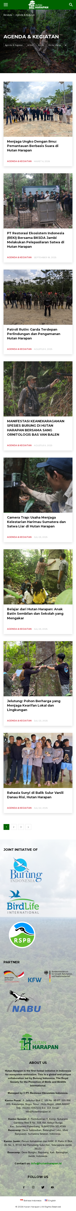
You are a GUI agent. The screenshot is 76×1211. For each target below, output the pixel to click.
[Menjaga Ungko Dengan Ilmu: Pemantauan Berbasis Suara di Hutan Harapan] (38, 109)
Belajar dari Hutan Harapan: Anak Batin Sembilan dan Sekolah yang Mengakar (35, 613)
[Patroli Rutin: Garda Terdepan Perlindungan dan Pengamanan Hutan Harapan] (38, 297)
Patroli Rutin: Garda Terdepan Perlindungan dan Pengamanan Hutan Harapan (33, 334)
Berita (41, 45)
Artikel (30, 45)
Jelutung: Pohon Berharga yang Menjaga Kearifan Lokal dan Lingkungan (33, 705)
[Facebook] (23, 1187)
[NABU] (24, 1014)
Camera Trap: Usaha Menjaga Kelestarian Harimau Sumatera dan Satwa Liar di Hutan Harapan (36, 522)
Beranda (8, 14)
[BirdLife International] (23, 916)
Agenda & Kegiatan (14, 45)
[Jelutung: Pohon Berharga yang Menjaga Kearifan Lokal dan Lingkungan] (38, 668)
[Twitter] (42, 1187)
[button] (71, 5)
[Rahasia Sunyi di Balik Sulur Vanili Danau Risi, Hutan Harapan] (38, 760)
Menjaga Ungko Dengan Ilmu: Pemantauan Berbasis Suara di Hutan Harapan (33, 146)
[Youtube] (52, 1187)
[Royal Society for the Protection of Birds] (22, 950)
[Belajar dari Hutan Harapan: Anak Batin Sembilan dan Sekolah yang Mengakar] (38, 576)
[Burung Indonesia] (26, 884)
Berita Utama (54, 45)
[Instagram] (33, 1187)
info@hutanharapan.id (46, 1163)
